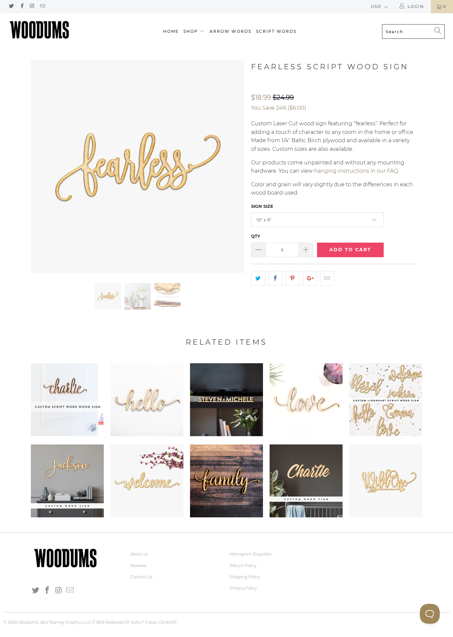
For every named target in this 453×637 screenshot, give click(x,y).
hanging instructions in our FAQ (356, 171)
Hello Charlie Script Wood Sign (146, 399)
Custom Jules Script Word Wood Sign (67, 480)
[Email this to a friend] (327, 278)
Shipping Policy (245, 576)
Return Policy (243, 565)
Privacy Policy (243, 588)
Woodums (28, 622)
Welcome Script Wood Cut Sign (146, 480)
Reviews (138, 565)
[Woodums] (40, 29)
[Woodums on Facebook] (21, 6)
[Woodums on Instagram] (32, 6)
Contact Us (141, 576)
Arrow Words (230, 31)
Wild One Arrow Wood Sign (385, 480)
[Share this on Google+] (310, 278)
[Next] (233, 166)
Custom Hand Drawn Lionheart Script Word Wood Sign (385, 399)
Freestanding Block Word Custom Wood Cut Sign (226, 399)
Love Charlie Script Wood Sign (306, 399)
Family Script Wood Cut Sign (226, 480)
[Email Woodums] (42, 6)
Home (171, 31)
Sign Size (262, 206)
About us (139, 553)
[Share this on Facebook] (275, 278)
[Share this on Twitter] (258, 278)
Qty (255, 236)
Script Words (276, 31)
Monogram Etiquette (250, 553)
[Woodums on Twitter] (11, 6)
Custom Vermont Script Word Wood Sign (306, 480)
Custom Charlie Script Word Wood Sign (67, 399)
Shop (190, 31)
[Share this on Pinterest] (293, 278)
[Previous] (42, 166)
